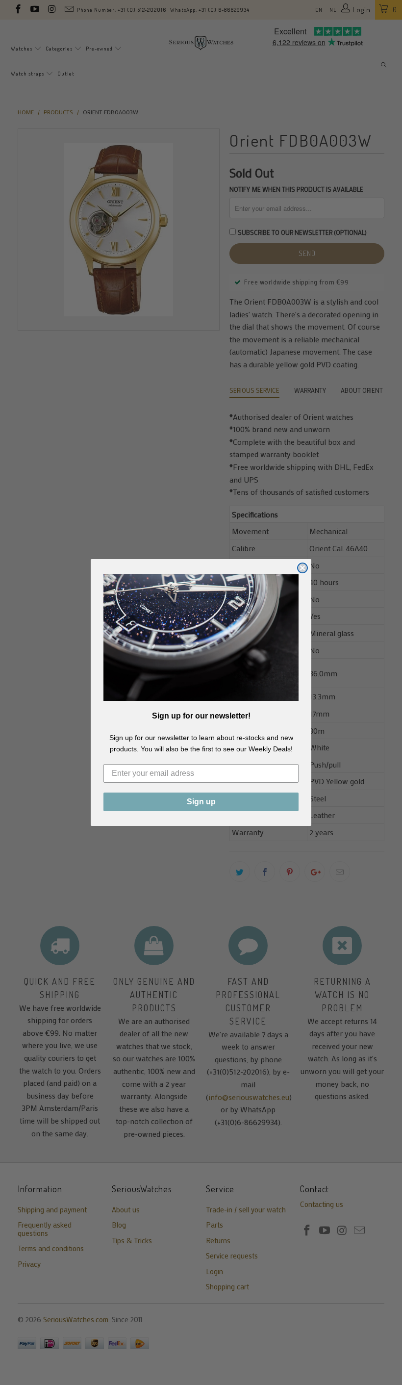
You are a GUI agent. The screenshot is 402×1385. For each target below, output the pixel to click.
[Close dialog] (302, 568)
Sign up (201, 801)
